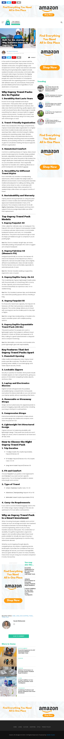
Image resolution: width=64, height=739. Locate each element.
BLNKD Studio (51, 735)
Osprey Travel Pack (13, 444)
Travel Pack (27, 515)
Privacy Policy (46, 727)
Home (15, 727)
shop (21, 615)
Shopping (25, 615)
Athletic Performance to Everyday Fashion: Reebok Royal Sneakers (30, 582)
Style (38, 727)
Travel (31, 615)
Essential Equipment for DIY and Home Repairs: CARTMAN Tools (30, 571)
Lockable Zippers (13, 369)
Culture (25, 727)
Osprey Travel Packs (20, 92)
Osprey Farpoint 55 (14, 300)
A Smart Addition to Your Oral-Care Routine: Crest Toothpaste (30, 592)
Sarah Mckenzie (13, 51)
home (13, 615)
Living (17, 615)
